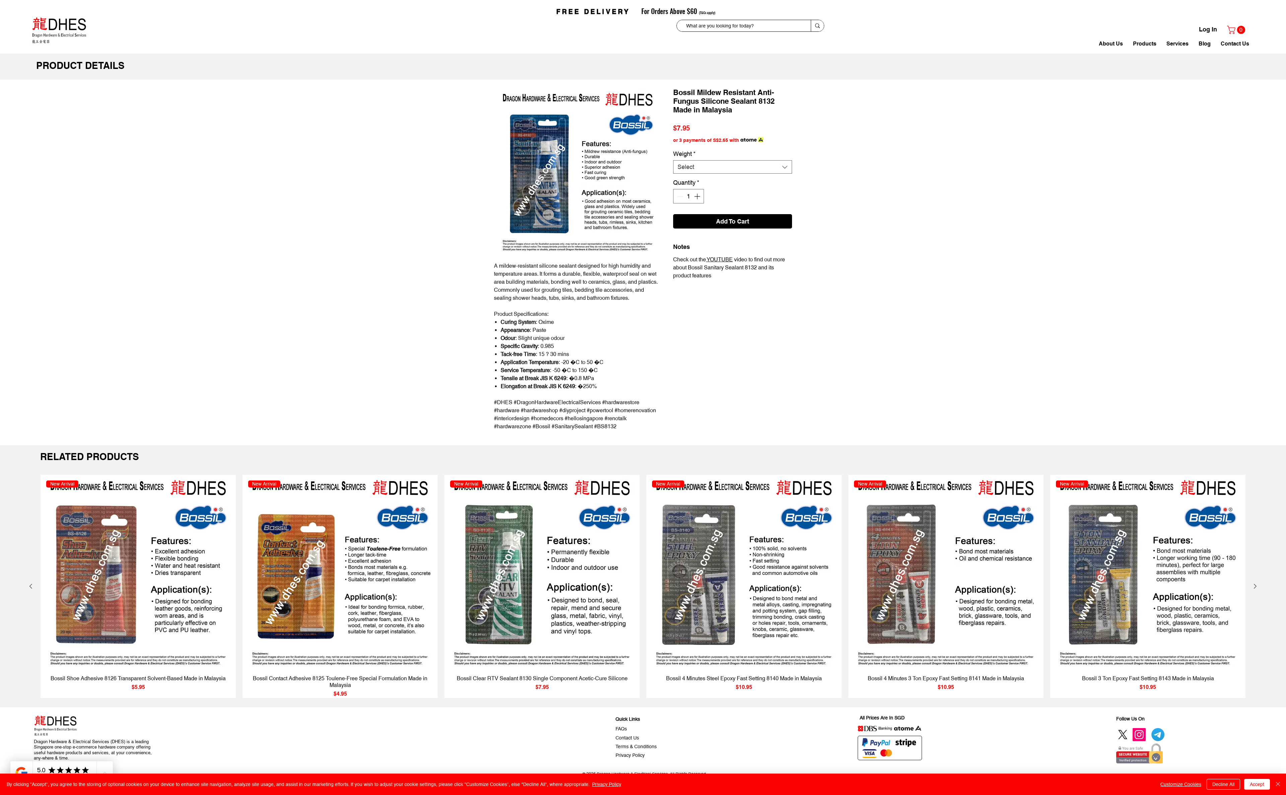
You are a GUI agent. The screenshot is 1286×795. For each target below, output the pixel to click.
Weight (684, 153)
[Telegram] (1157, 734)
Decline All (1223, 784)
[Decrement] (679, 196)
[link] (1237, 30)
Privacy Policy (606, 784)
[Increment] (698, 196)
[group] (643, 586)
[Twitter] (1122, 734)
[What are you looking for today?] (817, 25)
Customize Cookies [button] (1180, 784)
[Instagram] (1139, 734)
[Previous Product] (31, 586)
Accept (1257, 784)
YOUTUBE (719, 259)
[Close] (1278, 784)
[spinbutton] (689, 196)
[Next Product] (1255, 586)
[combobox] (732, 167)
